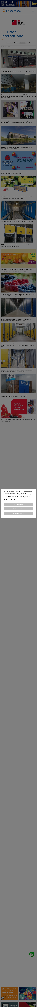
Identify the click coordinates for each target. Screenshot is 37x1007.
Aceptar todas (18, 504)
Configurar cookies (18, 513)
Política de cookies (9, 499)
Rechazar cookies (18, 509)
